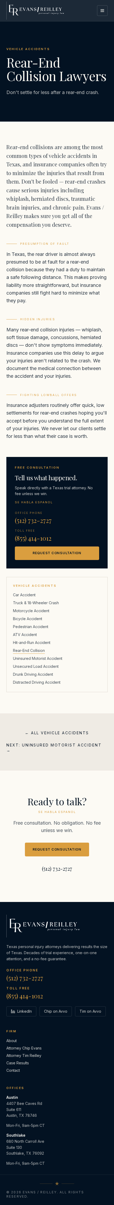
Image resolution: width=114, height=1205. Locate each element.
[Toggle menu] (102, 10)
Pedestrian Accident (30, 626)
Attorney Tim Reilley (23, 1055)
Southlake (15, 1135)
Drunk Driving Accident (33, 674)
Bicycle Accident (27, 618)
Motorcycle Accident (31, 610)
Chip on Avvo (55, 1011)
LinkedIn (24, 1011)
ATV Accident (25, 634)
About (11, 1040)
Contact (13, 1070)
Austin (12, 1097)
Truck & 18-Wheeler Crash (36, 603)
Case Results (17, 1063)
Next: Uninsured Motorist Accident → (54, 748)
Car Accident (24, 595)
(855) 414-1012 (33, 538)
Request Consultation (57, 553)
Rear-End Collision (29, 650)
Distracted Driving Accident (36, 682)
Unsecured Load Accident (36, 666)
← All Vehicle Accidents (57, 733)
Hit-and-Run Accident (31, 642)
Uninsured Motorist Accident (37, 658)
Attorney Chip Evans (24, 1048)
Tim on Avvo (90, 1011)
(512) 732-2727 (33, 520)
